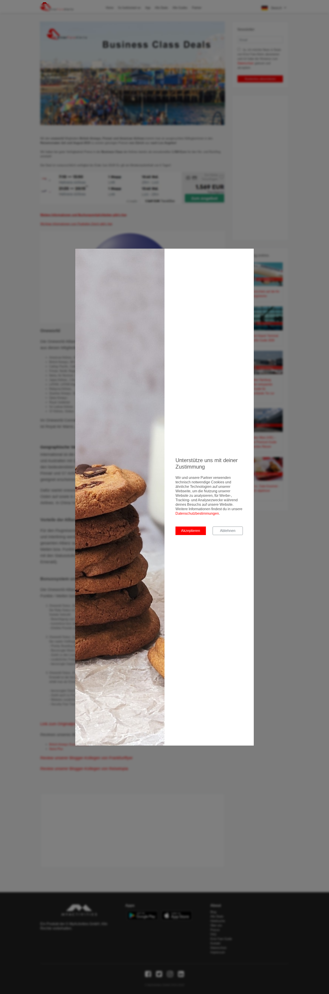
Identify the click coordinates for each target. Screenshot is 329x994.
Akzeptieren (190, 531)
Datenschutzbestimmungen (197, 513)
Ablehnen (227, 531)
